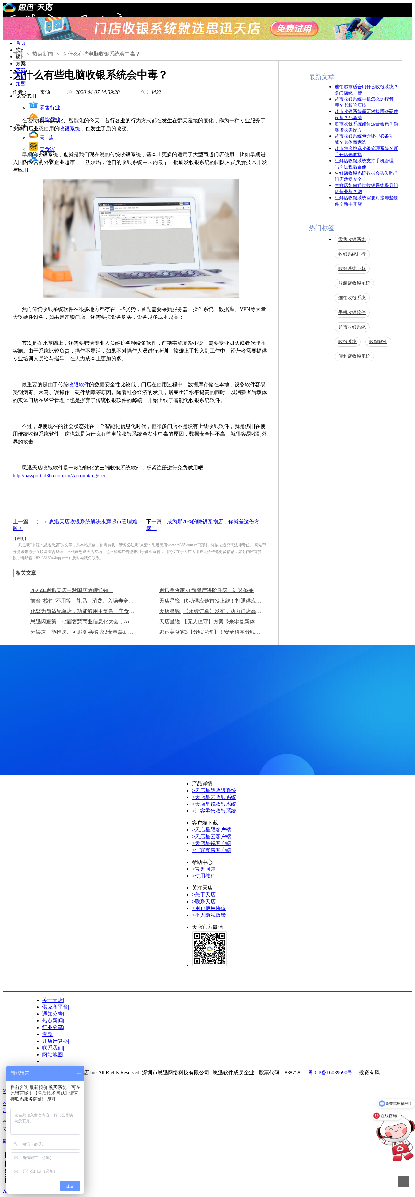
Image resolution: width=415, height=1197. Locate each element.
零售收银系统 (352, 239)
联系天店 (204, 901)
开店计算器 (55, 1041)
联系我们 (52, 1048)
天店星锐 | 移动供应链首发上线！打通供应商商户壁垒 (220, 601)
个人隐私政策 (209, 915)
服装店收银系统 (354, 283)
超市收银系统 (352, 327)
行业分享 (53, 1027)
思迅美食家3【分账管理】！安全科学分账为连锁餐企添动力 (228, 632)
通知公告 (53, 1013)
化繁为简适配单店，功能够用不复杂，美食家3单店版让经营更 (101, 611)
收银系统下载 (352, 268)
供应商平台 (55, 1007)
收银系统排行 (352, 254)
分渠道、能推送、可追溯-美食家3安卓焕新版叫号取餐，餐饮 (100, 632)
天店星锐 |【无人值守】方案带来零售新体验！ (212, 621)
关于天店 (204, 894)
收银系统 (69, 128)
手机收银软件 (352, 312)
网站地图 (52, 1054)
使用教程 (204, 876)
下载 (21, 70)
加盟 (21, 84)
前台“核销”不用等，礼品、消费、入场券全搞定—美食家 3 (96, 601)
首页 (21, 43)
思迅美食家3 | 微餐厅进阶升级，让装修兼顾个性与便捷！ (224, 590)
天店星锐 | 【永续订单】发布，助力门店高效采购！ (218, 611)
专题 (47, 1034)
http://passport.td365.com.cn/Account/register (59, 475)
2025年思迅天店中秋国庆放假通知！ (71, 590)
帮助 (21, 77)
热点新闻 (42, 53)
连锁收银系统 (352, 297)
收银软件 (78, 384)
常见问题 (204, 869)
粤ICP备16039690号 (330, 1072)
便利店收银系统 (354, 356)
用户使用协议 (209, 908)
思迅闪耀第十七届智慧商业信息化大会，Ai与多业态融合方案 (100, 621)
